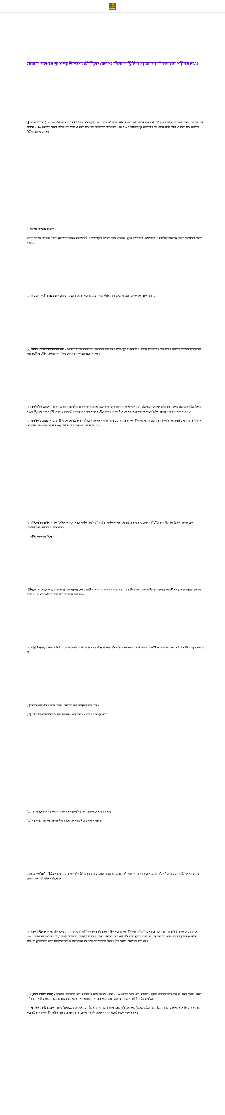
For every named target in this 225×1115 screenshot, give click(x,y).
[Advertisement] (115, 38)
